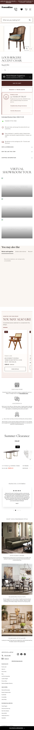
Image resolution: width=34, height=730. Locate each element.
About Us (3, 669)
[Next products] (30, 459)
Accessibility (4, 697)
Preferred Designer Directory (7, 683)
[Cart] (26, 9)
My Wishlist (4, 694)
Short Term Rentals (5, 710)
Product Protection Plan (6, 692)
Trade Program (4, 706)
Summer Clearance (17, 436)
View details (15, 369)
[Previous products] (4, 459)
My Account (4, 666)
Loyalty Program (5, 678)
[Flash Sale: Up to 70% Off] (17, 620)
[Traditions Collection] (17, 579)
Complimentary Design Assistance (18, 105)
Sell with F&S (4, 713)
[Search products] (29, 20)
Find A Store (4, 671)
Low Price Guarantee (6, 676)
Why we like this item (8, 151)
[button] (17, 728)
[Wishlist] (21, 9)
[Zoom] (27, 48)
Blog (2, 673)
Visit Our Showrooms (15, 110)
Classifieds (4, 717)
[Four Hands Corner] (17, 537)
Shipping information (9, 157)
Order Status (4, 699)
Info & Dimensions (8, 147)
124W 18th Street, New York (17, 661)
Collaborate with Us (5, 715)
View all (17, 441)
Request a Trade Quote (17, 89)
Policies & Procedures (6, 690)
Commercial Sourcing (6, 708)
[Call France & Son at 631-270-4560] (16, 9)
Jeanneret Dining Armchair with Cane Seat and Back (13, 360)
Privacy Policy (4, 681)
